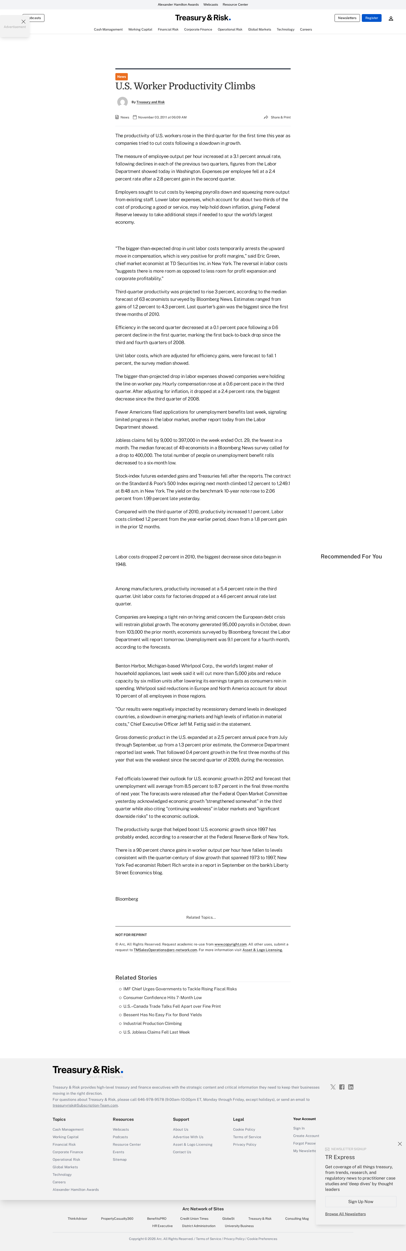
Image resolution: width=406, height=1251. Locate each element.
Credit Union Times (194, 1218)
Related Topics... (201, 917)
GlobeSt (228, 1218)
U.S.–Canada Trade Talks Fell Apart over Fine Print (172, 1006)
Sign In (299, 1128)
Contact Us (182, 1152)
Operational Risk (66, 1159)
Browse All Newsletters (345, 1214)
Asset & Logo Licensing (192, 1144)
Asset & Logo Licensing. (262, 950)
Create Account (306, 1136)
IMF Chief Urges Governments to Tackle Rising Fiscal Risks (180, 988)
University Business (239, 1226)
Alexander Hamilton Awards (178, 4)
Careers (59, 1182)
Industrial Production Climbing (152, 1023)
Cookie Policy (244, 1129)
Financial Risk (64, 1144)
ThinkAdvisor (77, 1218)
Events (118, 1152)
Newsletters (347, 18)
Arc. (159, 1239)
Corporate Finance (68, 1152)
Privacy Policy (244, 1144)
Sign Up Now (361, 1201)
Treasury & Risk (260, 1218)
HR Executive (162, 1226)
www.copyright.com (231, 944)
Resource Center (235, 4)
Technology (62, 1174)
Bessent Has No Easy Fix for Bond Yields (162, 1014)
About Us (180, 1129)
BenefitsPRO (156, 1218)
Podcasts (120, 1137)
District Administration (198, 1226)
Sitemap (120, 1159)
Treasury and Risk (151, 102)
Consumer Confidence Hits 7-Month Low (162, 997)
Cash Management (68, 1129)
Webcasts (210, 4)
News (121, 76)
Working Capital (66, 1137)
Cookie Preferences (262, 1239)
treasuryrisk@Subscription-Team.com (85, 1105)
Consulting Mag (297, 1218)
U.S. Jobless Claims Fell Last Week (156, 1032)
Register (371, 18)
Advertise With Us (188, 1137)
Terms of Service (247, 1137)
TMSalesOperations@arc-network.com (165, 950)
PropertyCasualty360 (117, 1218)
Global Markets (65, 1167)
